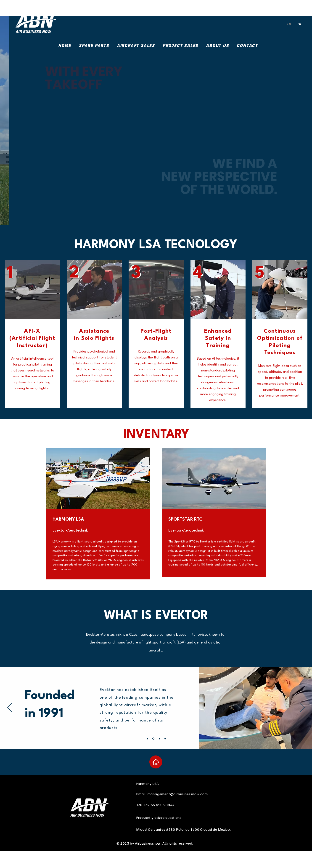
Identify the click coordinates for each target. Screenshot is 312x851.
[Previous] (9, 708)
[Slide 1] (147, 738)
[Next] (302, 708)
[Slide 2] (153, 739)
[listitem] (98, 515)
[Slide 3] (159, 738)
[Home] (155, 762)
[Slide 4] (165, 738)
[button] (136, 45)
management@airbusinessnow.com (178, 794)
